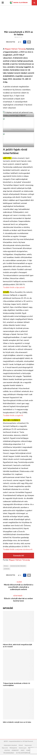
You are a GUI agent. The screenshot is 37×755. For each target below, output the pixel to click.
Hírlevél (21, 745)
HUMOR (28, 750)
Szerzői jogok (22, 748)
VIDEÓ (22, 750)
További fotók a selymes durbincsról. (18, 549)
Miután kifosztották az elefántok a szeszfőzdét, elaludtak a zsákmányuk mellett (18, 587)
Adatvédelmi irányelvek (10, 745)
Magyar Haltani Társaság (15, 49)
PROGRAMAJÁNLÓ (8, 753)
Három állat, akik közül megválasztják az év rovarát (17, 645)
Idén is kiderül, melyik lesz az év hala (17, 722)
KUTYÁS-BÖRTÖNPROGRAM (24, 753)
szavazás (6, 569)
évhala (6, 566)
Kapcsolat (5, 748)
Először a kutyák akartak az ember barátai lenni (18, 599)
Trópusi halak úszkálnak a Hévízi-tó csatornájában (16, 684)
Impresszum (28, 745)
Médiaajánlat (13, 748)
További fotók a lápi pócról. (14, 287)
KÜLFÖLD (7, 750)
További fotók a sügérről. (13, 415)
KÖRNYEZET (15, 750)
